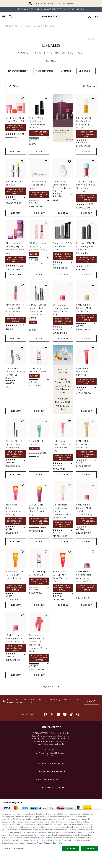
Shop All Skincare (34, 26)
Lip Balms (51, 46)
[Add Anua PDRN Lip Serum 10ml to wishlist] (46, 421)
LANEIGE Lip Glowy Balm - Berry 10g (83, 371)
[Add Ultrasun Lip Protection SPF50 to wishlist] (46, 348)
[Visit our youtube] (65, 714)
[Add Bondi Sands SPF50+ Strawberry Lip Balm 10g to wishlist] (22, 484)
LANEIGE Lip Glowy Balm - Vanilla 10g (83, 444)
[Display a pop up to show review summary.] (48, 138)
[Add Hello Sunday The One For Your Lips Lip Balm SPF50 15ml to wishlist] (69, 421)
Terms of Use (59, 843)
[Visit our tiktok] (71, 714)
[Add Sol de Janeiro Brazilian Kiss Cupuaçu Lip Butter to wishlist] (93, 98)
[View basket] (96, 16)
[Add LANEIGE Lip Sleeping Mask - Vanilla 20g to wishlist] (93, 285)
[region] (51, 832)
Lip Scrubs (84, 71)
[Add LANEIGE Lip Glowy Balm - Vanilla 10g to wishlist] (93, 421)
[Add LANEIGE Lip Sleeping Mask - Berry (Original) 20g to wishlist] (69, 285)
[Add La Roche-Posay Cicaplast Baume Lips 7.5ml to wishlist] (46, 161)
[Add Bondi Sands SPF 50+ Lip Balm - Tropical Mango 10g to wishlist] (22, 551)
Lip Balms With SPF (18, 71)
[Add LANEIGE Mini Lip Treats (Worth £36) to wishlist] (22, 98)
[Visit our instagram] (58, 714)
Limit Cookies (89, 848)
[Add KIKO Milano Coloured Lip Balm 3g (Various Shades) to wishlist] (22, 348)
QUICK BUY (15, 151)
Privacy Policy (43, 843)
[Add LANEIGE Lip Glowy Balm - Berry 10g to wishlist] (93, 348)
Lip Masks (66, 71)
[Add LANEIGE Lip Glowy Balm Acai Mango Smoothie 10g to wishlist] (46, 484)
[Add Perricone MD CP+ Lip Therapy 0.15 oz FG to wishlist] (69, 223)
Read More (51, 61)
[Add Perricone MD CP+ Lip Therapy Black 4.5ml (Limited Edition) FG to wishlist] (93, 223)
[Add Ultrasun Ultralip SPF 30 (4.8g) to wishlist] (46, 551)
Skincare (18, 26)
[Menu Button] (3, 16)
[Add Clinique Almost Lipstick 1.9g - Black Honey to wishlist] (22, 421)
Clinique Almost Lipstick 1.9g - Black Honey (13, 444)
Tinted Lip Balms (44, 71)
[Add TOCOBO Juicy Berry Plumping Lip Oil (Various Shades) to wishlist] (93, 161)
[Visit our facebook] (45, 714)
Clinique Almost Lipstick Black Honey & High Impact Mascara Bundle (37, 311)
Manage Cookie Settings (14, 848)
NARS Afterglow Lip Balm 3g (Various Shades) (38, 246)
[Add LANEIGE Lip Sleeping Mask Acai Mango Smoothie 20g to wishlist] (93, 551)
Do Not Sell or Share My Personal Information (51, 754)
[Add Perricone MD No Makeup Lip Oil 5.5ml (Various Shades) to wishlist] (22, 285)
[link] (89, 16)
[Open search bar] (10, 16)
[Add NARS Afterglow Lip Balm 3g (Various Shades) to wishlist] (46, 223)
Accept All (70, 848)
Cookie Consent (51, 750)
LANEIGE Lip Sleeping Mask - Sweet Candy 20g (15, 638)
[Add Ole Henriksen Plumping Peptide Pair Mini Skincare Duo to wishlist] (22, 223)
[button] (63, 118)
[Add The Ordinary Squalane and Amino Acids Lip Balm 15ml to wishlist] (69, 161)
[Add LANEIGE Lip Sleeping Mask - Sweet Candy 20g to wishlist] (22, 615)
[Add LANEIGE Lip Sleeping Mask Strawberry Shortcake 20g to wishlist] (93, 484)
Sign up (91, 701)
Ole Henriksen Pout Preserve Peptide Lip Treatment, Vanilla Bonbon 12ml (62, 511)
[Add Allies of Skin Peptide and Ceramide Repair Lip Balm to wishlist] (46, 98)
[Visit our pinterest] (78, 714)
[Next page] (58, 686)
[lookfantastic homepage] (51, 16)
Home (8, 26)
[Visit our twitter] (52, 714)
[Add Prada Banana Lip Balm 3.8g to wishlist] (22, 161)
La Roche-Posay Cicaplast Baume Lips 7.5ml (38, 184)
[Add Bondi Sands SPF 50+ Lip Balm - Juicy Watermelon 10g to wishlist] (69, 551)
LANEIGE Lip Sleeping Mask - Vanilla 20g (84, 308)
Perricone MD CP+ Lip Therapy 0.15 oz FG (62, 246)
